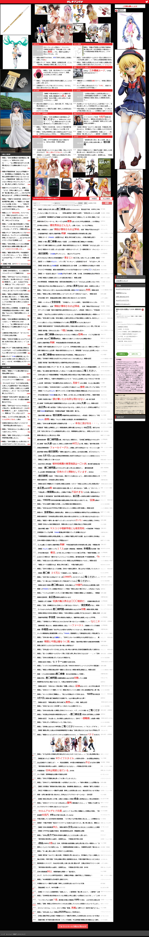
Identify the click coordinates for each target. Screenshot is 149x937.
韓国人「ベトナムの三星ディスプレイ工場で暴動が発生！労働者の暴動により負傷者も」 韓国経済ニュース (72, 593)
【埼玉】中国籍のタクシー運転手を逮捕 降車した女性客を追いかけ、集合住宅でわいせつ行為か (68, 790)
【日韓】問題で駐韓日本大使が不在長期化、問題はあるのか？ (61, 354)
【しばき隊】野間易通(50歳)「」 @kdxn (65, 471)
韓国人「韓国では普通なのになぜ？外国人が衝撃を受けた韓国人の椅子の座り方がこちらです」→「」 (94, 64)
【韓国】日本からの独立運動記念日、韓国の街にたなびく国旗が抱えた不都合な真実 (64, 524)
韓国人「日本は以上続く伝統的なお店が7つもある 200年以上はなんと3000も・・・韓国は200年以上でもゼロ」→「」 (54, 134)
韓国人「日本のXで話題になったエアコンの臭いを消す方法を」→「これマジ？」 (16, 341)
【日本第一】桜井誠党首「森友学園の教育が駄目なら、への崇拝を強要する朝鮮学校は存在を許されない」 (74, 495)
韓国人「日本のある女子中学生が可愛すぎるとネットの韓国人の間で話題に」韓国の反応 (65, 508)
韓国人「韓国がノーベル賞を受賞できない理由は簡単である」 (15, 372)
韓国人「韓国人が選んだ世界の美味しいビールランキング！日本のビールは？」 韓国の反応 (67, 294)
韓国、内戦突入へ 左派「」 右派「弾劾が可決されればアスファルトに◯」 (74, 305)
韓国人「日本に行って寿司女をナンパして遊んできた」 (55, 722)
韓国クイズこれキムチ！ (123, 304)
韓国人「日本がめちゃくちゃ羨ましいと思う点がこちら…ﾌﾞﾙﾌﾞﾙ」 (15, 430)
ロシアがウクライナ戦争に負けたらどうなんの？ (53, 807)
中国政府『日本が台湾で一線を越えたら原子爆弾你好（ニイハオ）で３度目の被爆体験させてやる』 (15, 399)
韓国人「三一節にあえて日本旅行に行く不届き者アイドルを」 (64, 580)
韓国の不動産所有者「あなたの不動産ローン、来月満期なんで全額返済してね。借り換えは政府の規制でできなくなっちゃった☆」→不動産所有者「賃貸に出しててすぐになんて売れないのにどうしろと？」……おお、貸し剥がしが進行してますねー (16, 178)
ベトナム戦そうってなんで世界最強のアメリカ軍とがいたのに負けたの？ (64, 322)
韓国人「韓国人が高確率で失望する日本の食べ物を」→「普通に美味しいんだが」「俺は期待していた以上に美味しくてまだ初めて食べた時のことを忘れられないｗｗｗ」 (15, 299)
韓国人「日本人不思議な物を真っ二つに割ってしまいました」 (57, 778)
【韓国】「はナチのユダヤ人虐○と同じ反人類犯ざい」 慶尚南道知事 (65, 467)
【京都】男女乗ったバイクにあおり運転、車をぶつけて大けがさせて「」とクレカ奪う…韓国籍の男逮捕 (54, 152)
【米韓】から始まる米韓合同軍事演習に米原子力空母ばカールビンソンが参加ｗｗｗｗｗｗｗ (70, 455)
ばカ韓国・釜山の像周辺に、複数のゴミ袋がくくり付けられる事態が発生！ (64, 338)
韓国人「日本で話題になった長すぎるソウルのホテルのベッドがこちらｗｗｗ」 (15, 442)
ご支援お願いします (130, 6)
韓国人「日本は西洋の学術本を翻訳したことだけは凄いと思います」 (62, 834)
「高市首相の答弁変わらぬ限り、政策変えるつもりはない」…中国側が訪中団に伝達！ (64, 766)
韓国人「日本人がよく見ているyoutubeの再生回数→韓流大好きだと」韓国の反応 (68, 289)
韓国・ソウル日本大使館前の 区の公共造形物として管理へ (61, 673)
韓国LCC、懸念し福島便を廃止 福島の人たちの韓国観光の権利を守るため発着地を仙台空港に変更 (72, 512)
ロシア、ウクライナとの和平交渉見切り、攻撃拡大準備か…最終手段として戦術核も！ (64, 875)
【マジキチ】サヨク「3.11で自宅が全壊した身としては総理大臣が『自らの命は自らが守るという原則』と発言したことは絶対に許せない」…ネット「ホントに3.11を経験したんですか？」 (15, 388)
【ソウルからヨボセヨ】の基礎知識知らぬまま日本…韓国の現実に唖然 (67, 608)
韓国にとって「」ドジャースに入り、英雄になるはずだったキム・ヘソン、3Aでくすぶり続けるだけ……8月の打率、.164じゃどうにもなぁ (15, 216)
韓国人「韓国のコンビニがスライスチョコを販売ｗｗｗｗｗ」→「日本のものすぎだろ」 (69, 734)
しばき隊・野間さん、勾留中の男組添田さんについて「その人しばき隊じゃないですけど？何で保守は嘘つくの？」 (74, 379)
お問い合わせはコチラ (122, 297)
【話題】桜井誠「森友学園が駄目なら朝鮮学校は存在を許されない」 (59, 362)
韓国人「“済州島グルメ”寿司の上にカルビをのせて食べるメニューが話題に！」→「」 (72, 621)
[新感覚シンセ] (53, 187)
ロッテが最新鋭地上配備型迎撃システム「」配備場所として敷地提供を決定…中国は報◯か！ (69, 633)
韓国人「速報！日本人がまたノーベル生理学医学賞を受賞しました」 (15, 436)
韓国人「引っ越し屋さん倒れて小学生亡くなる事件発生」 (55, 851)
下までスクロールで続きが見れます (73, 926)
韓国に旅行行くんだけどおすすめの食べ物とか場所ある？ (55, 645)
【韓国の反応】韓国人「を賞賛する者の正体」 (56, 661)
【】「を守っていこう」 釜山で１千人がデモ (58, 253)
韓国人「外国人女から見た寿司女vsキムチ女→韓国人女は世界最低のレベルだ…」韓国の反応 (67, 560)
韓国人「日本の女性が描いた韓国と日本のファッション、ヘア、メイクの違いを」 (70, 710)
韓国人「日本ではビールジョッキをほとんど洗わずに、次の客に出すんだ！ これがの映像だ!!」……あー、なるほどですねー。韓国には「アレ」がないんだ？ (16, 280)
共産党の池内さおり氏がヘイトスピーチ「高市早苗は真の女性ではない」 (15, 424)
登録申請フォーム (121, 293)
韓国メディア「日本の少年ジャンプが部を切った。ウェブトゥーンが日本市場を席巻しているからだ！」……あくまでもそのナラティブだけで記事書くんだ (16, 236)
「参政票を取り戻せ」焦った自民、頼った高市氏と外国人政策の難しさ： (97, 142)
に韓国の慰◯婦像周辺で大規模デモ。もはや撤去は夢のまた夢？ (61, 697)
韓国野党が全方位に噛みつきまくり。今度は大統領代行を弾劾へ (57, 682)
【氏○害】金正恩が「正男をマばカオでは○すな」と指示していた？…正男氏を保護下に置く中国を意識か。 (74, 406)
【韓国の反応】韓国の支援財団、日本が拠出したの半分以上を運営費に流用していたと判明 (73, 584)
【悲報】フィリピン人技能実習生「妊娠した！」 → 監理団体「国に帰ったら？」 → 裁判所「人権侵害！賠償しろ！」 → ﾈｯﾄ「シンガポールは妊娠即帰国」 (94, 134)
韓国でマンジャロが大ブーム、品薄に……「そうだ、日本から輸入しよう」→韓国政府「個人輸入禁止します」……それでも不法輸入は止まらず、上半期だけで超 (16, 191)
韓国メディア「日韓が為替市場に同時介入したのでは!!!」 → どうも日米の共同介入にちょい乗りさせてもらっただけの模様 (16, 350)
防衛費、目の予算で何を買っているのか (55, 814)
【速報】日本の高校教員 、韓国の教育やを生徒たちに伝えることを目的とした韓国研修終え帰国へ (73, 826)
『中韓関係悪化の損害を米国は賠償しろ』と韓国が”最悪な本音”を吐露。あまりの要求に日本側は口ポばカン (72, 536)
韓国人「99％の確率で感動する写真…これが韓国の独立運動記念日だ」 (60, 504)
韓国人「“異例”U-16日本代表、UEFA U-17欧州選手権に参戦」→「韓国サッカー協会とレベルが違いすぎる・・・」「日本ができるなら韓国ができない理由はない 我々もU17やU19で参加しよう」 (16, 204)
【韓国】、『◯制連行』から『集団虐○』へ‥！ (60, 572)
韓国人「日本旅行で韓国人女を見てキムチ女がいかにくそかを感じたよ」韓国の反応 (64, 358)
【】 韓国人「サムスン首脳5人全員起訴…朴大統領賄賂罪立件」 (62, 419)
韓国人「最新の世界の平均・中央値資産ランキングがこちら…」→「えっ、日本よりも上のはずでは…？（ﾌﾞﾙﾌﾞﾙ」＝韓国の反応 (15, 256)
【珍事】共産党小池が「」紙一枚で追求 (66, 398)
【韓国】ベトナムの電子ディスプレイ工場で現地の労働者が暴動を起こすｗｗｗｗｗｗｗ (68, 391)
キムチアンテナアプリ (122, 300)
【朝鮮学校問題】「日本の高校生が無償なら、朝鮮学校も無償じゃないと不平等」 (66, 617)
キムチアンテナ (60, 1)
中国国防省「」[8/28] (55, 770)
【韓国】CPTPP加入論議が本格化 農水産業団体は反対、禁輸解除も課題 (60, 831)
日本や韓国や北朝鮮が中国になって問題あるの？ (53, 540)
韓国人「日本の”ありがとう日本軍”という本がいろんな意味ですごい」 (60, 706)
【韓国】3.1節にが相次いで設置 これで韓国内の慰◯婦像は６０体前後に (65, 241)
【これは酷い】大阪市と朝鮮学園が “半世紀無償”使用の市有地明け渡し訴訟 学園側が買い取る (70, 544)
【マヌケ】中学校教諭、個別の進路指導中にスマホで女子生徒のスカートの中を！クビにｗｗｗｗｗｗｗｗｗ (73, 270)
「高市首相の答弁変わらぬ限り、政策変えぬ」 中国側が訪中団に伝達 (60, 839)
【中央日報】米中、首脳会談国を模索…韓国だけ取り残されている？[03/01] (61, 298)
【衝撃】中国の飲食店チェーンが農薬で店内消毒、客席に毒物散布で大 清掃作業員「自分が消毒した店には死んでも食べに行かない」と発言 (57, 97)
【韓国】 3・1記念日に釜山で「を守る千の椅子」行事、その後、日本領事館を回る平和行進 (68, 274)
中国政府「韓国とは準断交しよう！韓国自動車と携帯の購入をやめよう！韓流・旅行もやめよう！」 (71, 427)
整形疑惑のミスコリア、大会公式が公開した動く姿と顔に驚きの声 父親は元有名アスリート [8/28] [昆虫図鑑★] (73, 863)
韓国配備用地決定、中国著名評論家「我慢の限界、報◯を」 (59, 411)
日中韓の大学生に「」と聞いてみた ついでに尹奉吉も (65, 225)
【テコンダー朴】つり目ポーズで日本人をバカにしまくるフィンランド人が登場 (15, 289)
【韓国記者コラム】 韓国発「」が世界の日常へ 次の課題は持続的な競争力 (70, 758)
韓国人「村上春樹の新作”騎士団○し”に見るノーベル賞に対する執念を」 (67, 370)
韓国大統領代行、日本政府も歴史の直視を (50, 480)
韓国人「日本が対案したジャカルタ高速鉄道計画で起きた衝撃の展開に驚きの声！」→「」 (15, 246)
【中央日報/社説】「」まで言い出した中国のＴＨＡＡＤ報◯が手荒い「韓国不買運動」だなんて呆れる (72, 552)
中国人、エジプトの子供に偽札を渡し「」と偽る (15, 418)
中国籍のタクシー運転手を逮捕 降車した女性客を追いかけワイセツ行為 (60, 883)
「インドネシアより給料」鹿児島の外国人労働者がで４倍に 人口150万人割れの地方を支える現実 (73, 899)
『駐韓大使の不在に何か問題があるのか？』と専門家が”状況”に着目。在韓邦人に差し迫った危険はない (74, 285)
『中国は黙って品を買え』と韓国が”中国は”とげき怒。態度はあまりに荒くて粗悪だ (73, 491)
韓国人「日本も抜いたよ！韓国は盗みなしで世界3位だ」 (59, 911)
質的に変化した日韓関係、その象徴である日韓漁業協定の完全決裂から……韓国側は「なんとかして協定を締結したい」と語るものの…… (15, 311)
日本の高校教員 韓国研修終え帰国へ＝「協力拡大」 (56, 871)
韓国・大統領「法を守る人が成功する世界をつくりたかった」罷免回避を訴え (65, 629)
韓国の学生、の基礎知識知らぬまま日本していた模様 (62, 677)
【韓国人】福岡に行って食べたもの (48, 459)
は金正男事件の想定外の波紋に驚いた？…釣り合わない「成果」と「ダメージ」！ (68, 487)
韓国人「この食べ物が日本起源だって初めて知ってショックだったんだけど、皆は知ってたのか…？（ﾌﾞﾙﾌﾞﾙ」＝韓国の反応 (15, 226)
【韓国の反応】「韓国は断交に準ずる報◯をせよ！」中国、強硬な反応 (62, 701)
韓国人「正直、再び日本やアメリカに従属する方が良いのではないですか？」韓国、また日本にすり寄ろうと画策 (56, 72)
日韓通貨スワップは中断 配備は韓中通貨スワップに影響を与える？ (61, 532)
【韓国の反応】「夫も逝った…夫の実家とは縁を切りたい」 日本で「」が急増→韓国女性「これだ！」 (74, 718)
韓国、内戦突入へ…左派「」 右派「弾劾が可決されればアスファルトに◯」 (74, 229)
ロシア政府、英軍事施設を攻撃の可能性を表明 (52, 774)
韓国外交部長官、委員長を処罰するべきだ (54, 596)
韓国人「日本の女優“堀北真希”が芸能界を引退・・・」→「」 (68, 423)
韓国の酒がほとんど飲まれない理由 (48, 435)
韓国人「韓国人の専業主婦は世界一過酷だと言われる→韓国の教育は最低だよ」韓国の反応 (66, 670)
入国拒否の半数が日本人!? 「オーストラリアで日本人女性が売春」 (15, 334)
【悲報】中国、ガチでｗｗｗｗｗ (15, 264)
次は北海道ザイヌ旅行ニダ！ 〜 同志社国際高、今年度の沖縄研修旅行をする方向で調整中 (69, 762)
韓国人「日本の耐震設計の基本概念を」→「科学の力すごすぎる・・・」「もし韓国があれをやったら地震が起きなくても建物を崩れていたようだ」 (15, 163)
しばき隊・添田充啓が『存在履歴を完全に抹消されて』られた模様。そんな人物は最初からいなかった (73, 382)
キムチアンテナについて (123, 289)
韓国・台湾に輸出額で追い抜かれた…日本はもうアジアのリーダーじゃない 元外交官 (64, 794)
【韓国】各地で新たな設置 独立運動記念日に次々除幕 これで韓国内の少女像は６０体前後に (70, 266)
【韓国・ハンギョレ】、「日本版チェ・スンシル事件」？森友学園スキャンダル (67, 301)
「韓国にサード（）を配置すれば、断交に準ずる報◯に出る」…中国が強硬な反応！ (66, 237)
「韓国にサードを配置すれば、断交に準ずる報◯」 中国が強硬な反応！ (60, 565)
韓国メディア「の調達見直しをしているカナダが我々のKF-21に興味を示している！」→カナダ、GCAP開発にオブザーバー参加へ (16, 360)
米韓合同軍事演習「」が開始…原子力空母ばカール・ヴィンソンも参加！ (69, 447)
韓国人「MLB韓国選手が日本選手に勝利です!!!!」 (53, 879)
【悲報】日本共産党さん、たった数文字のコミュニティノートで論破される (15, 272)
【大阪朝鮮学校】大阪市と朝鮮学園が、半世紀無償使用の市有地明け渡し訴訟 (64, 233)
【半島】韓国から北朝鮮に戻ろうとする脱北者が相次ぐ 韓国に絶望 (59, 278)
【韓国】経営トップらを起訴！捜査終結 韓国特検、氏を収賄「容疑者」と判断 (72, 548)
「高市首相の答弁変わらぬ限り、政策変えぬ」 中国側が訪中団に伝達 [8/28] (62, 867)
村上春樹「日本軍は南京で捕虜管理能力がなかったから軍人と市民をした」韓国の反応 (67, 402)
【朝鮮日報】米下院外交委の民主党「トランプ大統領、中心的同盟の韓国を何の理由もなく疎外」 (68, 920)
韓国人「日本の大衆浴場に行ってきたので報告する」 (54, 657)
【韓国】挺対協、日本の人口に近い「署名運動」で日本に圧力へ (60, 330)
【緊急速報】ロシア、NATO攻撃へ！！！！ (51, 887)
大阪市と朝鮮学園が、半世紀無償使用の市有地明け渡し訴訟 (58, 342)
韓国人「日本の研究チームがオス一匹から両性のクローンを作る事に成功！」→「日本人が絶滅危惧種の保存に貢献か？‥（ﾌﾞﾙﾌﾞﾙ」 (94, 60)
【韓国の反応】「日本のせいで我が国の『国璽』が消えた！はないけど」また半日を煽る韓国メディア (72, 685)
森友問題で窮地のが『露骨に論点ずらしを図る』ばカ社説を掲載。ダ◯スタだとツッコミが (72, 451)
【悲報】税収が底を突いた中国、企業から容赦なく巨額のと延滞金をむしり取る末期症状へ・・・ (70, 798)
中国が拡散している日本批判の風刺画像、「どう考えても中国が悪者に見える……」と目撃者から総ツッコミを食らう (94, 111)
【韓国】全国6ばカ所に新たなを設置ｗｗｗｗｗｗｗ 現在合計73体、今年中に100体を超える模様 (73, 208)
